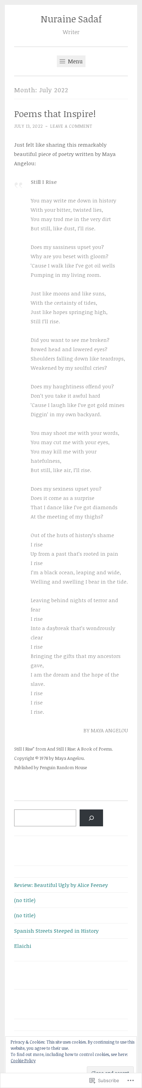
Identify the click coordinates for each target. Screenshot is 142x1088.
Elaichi (22, 945)
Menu (75, 61)
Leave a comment (71, 126)
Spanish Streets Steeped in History (56, 930)
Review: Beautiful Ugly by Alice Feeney (61, 884)
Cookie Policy (23, 1060)
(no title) (25, 900)
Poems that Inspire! (55, 113)
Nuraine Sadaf (71, 18)
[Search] (91, 817)
